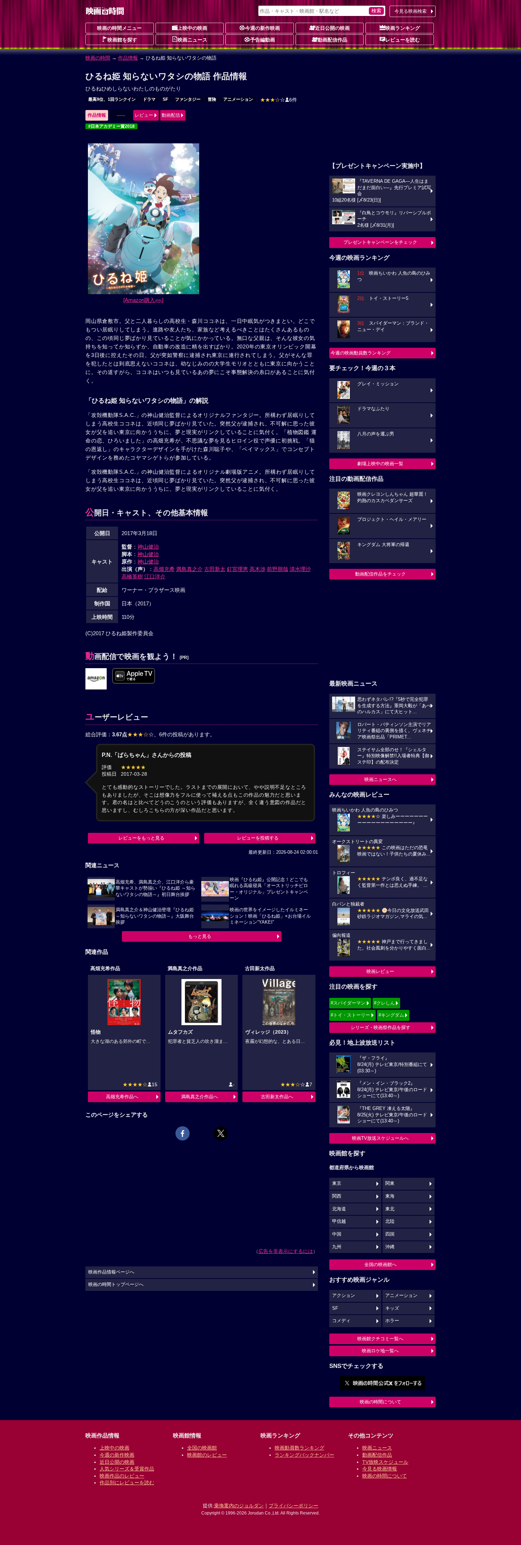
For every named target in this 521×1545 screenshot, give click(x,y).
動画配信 (171, 115)
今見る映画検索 (410, 11)
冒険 (212, 99)
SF (165, 99)
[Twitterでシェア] (221, 1133)
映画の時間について (380, 1401)
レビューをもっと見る (141, 838)
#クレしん (384, 1003)
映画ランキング (402, 28)
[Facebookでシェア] (182, 1133)
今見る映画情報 (379, 1469)
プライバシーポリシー (293, 1505)
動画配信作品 (332, 40)
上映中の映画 (192, 28)
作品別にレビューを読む (127, 1482)
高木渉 (257, 569)
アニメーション (238, 99)
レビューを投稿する (258, 838)
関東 (389, 1183)
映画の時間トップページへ (116, 1284)
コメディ (341, 1320)
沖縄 (389, 1246)
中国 (336, 1234)
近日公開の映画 (332, 28)
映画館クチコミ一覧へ (380, 1338)
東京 (336, 1183)
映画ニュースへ (380, 779)
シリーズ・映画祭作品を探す (380, 1027)
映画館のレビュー (207, 1455)
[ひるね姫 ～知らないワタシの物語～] (96, 679)
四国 (389, 1234)
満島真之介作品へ (199, 1096)
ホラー (392, 1320)
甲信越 (339, 1221)
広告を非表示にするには (285, 1251)
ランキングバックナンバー (304, 1455)
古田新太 (214, 569)
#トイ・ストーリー (350, 1015)
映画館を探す (122, 40)
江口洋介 (155, 576)
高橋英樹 (132, 576)
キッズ (392, 1308)
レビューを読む (402, 40)
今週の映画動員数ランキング (361, 353)
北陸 (389, 1221)
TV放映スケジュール (385, 1462)
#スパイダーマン (348, 1003)
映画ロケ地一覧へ (380, 1350)
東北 (389, 1208)
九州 (336, 1246)
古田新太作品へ (277, 1096)
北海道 (339, 1208)
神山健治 (148, 547)
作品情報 (128, 58)
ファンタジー (188, 99)
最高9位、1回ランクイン (112, 99)
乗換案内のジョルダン (239, 1505)
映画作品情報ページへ (111, 1272)
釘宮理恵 (237, 569)
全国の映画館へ (380, 1264)
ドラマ (149, 99)
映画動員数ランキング (299, 1448)
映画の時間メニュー (119, 28)
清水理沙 (300, 569)
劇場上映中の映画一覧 (380, 463)
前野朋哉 (277, 569)
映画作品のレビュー (122, 1476)
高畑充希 (164, 569)
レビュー (144, 115)
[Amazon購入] (143, 300)
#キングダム (391, 1015)
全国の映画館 (202, 1448)
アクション (343, 1295)
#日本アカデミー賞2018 (111, 126)
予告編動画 (262, 40)
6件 (278, 100)
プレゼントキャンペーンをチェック (380, 242)
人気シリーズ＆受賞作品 (127, 1469)
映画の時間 (97, 58)
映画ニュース (192, 40)
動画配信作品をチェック (380, 574)
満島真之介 (189, 569)
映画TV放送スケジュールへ (380, 1138)
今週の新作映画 (262, 28)
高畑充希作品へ (122, 1096)
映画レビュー (380, 971)
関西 (336, 1196)
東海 (389, 1196)
